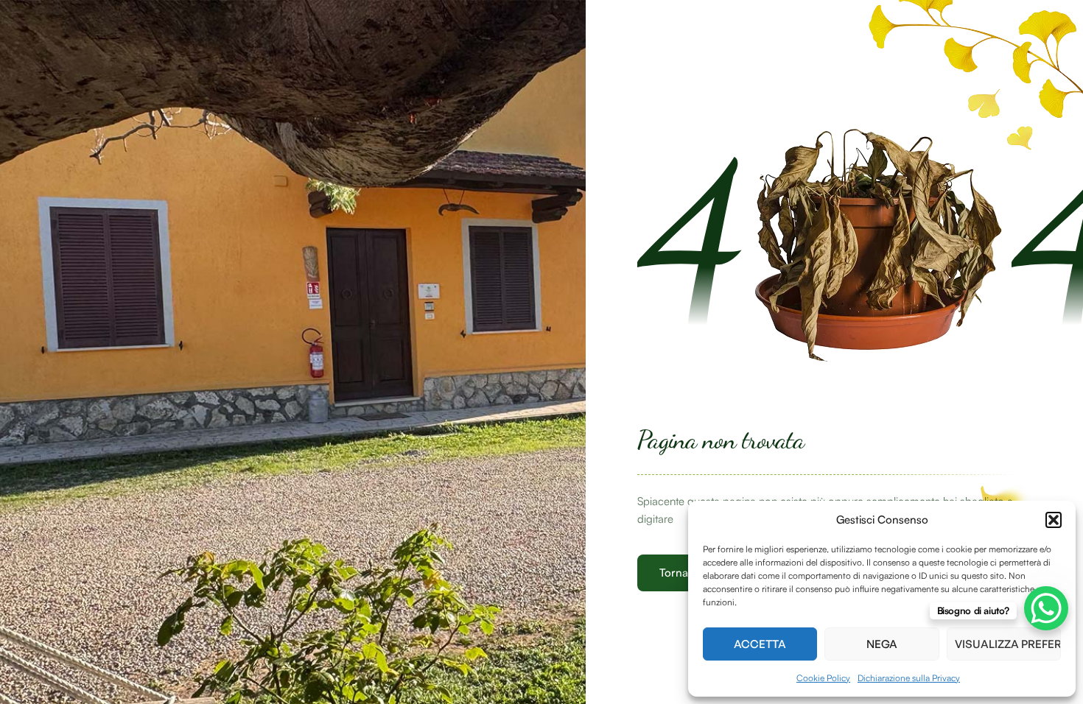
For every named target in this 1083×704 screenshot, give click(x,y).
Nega (881, 644)
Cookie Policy (823, 677)
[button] (1053, 520)
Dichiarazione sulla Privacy (909, 677)
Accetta (760, 644)
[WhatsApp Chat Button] (1046, 608)
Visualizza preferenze (1008, 644)
